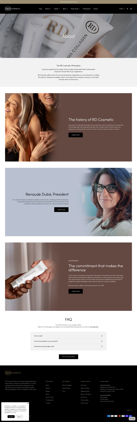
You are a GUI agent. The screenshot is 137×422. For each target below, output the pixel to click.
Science (47, 9)
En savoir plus (13, 412)
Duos (63, 391)
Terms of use (84, 403)
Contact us (84, 397)
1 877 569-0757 (94, 327)
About (64, 9)
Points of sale (74, 9)
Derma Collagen (67, 385)
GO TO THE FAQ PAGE (68, 357)
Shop (40, 9)
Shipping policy (85, 391)
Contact (95, 9)
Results (56, 9)
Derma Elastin (66, 388)
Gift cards (83, 385)
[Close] (28, 403)
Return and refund (86, 394)
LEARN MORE (76, 135)
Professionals (86, 9)
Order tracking (85, 388)
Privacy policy (85, 400)
